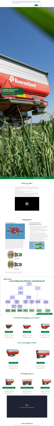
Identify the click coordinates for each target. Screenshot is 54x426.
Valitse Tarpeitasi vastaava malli (39, 177)
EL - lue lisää (8, 331)
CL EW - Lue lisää (13, 362)
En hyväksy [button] (40, 5)
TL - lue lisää (40, 362)
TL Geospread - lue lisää (26, 387)
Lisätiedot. (41, 2)
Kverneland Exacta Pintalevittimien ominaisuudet (18, 177)
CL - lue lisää (26, 331)
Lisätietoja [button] (33, 5)
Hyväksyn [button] (36, 5)
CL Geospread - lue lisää (8, 387)
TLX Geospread (45, 387)
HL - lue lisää (44, 331)
